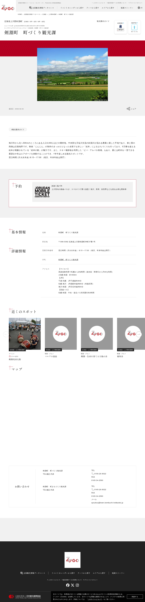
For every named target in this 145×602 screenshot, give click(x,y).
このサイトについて (95, 599)
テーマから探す (92, 7)
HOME (20, 14)
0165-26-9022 (100, 489)
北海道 (44, 14)
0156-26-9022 (100, 473)
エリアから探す (108, 7)
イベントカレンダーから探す (72, 7)
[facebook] (68, 585)
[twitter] (72, 585)
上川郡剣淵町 (53, 14)
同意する (135, 597)
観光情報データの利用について (117, 2)
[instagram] (77, 585)
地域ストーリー (127, 7)
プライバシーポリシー (135, 2)
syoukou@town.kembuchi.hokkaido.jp (107, 502)
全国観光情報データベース (43, 7)
